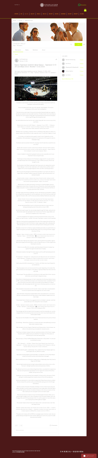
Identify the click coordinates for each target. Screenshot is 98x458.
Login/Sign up (17, 4)
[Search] (71, 44)
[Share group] (84, 44)
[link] (18, 50)
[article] (36, 246)
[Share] (56, 59)
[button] (85, 9)
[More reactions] (21, 426)
